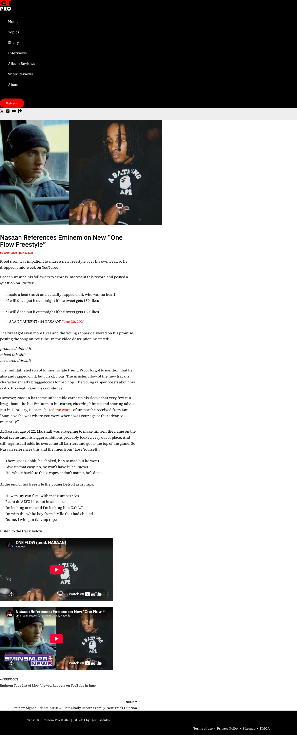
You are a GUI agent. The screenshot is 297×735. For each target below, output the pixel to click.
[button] (12, 103)
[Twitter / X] (2, 111)
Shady (13, 42)
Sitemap (249, 728)
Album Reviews (21, 63)
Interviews (17, 53)
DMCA (265, 728)
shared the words (57, 409)
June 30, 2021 (73, 321)
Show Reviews (20, 74)
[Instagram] (8, 111)
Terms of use (203, 728)
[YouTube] (14, 111)
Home (13, 21)
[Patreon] (20, 111)
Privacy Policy (228, 728)
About (13, 84)
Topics (13, 32)
